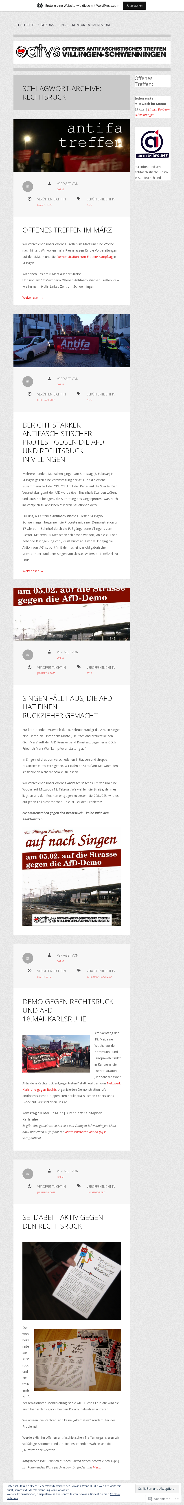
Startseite (25, 25)
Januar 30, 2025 (46, 673)
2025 (89, 204)
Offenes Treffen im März (67, 230)
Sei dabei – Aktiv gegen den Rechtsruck (62, 1221)
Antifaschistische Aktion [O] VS (86, 1132)
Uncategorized (102, 976)
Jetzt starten (134, 5)
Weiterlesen (33, 297)
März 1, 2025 (44, 204)
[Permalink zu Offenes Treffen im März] (71, 145)
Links (63, 25)
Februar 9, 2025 (46, 400)
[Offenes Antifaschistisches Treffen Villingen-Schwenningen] (92, 56)
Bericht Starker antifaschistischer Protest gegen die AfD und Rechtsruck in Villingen (63, 442)
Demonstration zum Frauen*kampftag (85, 256)
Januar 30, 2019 (46, 1192)
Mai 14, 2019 (44, 976)
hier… (96, 1467)
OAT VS (60, 189)
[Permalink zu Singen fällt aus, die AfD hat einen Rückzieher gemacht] (71, 614)
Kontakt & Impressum (91, 25)
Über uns (46, 25)
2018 (89, 976)
